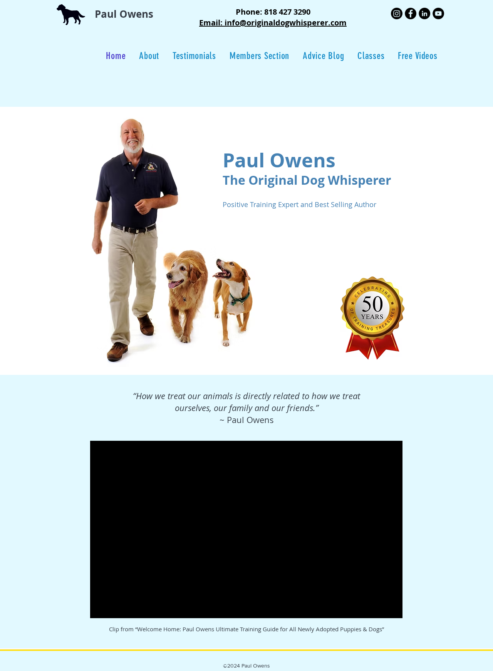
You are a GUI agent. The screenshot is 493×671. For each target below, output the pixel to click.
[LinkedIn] (424, 13)
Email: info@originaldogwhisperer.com (273, 22)
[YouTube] (438, 13)
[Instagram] (396, 13)
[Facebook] (410, 13)
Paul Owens (124, 14)
